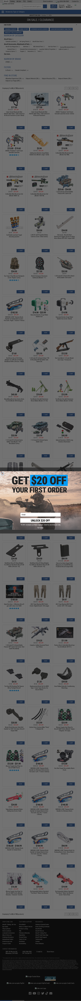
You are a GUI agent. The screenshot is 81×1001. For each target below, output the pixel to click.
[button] (40, 522)
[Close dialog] (2, 473)
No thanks (40, 528)
